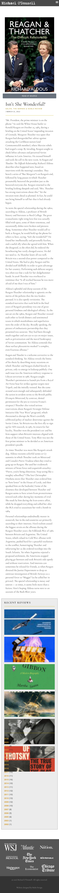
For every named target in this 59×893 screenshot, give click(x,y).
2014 (6, 783)
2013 (6, 787)
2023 (6, 749)
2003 (6, 820)
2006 (6, 813)
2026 (6, 738)
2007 (6, 809)
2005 (6, 816)
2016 (6, 775)
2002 (6, 824)
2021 (6, 757)
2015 (6, 779)
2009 (6, 801)
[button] (57, 2)
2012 (6, 790)
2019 (6, 764)
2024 (6, 746)
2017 (6, 772)
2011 (6, 794)
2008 (6, 805)
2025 (6, 742)
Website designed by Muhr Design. (29, 887)
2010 (6, 798)
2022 (6, 753)
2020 (6, 760)
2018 (6, 768)
